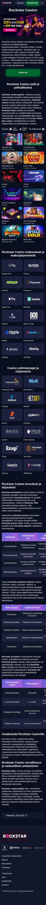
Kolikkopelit (36, 129)
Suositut (5, 129)
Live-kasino (15, 129)
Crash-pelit (24, 129)
